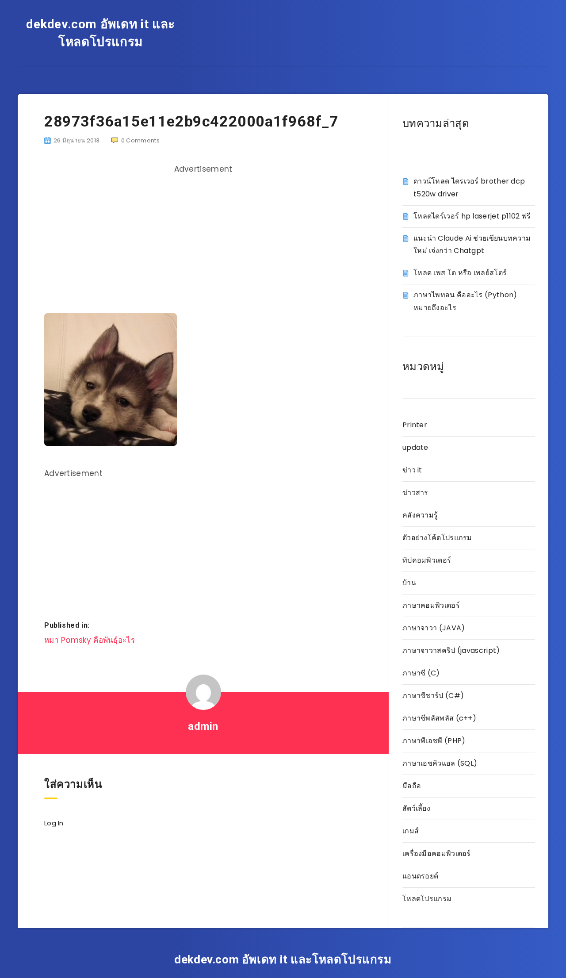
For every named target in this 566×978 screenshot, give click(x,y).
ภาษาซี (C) (421, 673)
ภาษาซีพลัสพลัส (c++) (439, 718)
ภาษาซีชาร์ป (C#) (433, 695)
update (415, 447)
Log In (54, 823)
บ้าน (409, 583)
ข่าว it (412, 470)
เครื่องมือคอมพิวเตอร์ (436, 853)
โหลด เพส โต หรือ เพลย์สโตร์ (460, 273)
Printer (414, 425)
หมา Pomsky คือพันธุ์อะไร (89, 640)
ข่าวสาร (415, 492)
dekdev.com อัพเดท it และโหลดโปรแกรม (100, 33)
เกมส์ (410, 831)
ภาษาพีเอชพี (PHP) (434, 741)
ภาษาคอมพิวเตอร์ (431, 605)
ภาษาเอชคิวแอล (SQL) (439, 763)
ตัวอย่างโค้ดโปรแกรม (437, 538)
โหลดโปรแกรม (426, 899)
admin (203, 726)
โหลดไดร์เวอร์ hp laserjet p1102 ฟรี (472, 216)
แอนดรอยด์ (420, 876)
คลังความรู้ (420, 515)
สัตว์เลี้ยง (416, 808)
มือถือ (411, 786)
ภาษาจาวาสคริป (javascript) (451, 650)
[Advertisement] (203, 240)
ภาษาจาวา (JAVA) (433, 628)
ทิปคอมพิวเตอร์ (426, 560)
